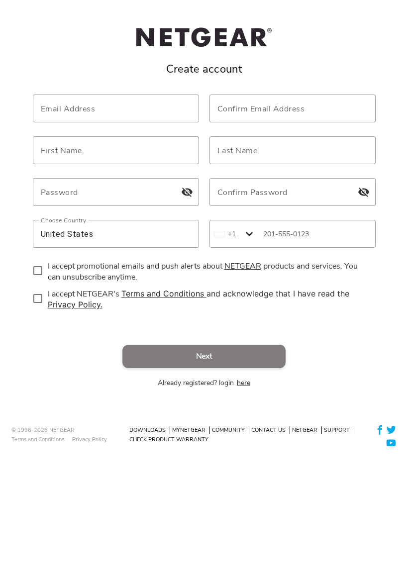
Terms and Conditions (37, 439)
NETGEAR (304, 430)
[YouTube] (391, 442)
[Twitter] (391, 429)
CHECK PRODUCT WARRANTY (168, 439)
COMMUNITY (228, 430)
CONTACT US (268, 430)
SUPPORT (337, 430)
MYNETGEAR (188, 430)
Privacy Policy (89, 439)
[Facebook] (380, 429)
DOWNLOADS (147, 430)
